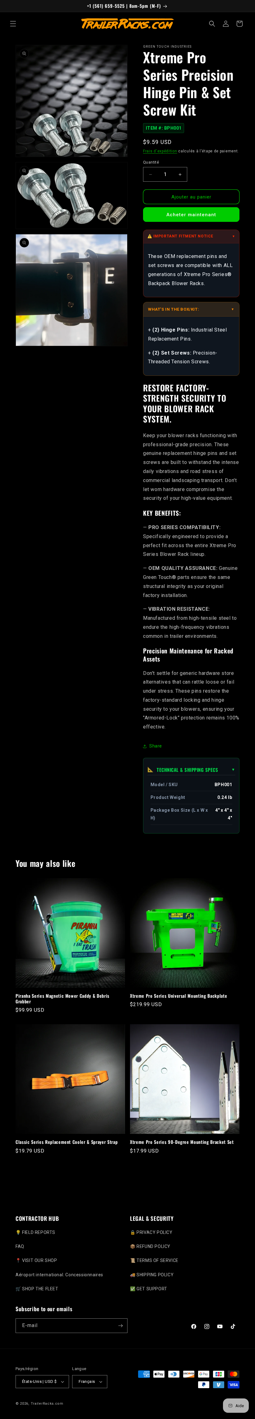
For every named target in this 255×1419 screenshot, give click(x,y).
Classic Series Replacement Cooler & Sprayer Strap (67, 1142)
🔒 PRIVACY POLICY (151, 1232)
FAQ (20, 1246)
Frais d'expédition (160, 151)
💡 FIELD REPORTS (35, 1232)
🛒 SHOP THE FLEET (37, 1288)
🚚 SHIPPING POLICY (152, 1274)
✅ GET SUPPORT (148, 1288)
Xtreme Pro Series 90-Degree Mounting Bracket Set (182, 1142)
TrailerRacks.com (47, 1404)
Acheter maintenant (191, 214)
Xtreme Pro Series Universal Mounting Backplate (178, 996)
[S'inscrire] (120, 1325)
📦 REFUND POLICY (150, 1246)
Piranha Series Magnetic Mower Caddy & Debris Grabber (62, 998)
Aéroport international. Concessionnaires (59, 1274)
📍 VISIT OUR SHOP (36, 1260)
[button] (13, 24)
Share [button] (155, 745)
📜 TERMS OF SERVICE (154, 1260)
